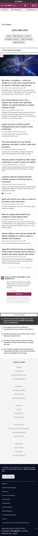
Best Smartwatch (19, 417)
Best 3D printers (32, 10)
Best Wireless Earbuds (19, 432)
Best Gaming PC (19, 394)
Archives (28, 267)
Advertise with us (7, 507)
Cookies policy (6, 503)
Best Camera (19, 443)
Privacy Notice (25, 298)
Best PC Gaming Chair (19, 398)
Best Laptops (19, 386)
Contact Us (5, 491)
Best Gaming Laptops (19, 390)
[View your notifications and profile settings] (25, 5)
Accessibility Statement (9, 515)
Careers (4, 519)
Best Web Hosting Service (19, 375)
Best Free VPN (19, 371)
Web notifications (7, 511)
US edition (15, 531)
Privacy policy (6, 499)
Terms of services (24, 297)
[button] (2, 5)
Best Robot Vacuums (19, 455)
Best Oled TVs (19, 413)
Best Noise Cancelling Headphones (19, 428)
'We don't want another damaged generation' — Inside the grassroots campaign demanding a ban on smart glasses (19, 320)
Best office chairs (16, 10)
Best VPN (19, 367)
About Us (5, 484)
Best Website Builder (19, 379)
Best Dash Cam (19, 447)
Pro (2, 56)
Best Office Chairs (19, 436)
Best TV (19, 409)
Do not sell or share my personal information (15, 523)
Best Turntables (19, 424)
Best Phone (19, 405)
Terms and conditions (8, 495)
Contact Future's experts (9, 487)
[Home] (19, 1)
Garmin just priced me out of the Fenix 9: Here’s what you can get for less (19, 335)
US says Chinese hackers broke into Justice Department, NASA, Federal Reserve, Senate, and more (19, 342)
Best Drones (19, 451)
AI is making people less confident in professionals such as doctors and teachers (18, 328)
